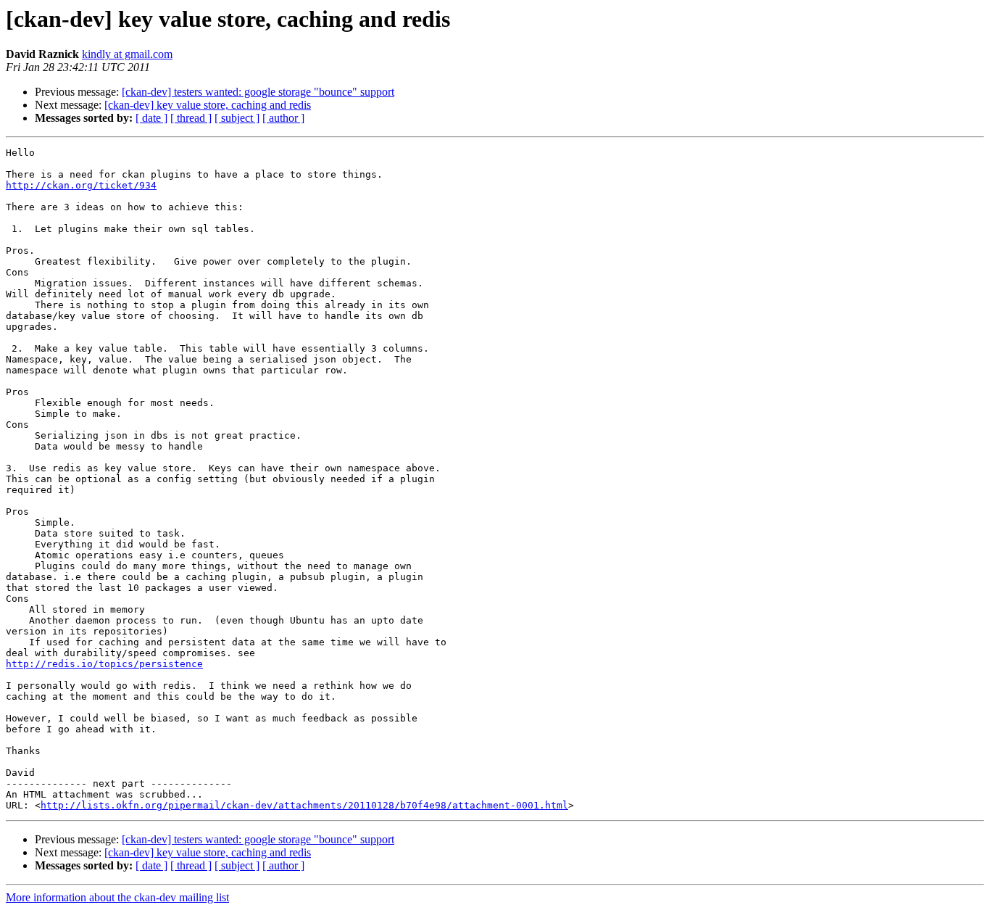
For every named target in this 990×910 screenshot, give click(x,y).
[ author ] (283, 118)
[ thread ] (191, 118)
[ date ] (151, 118)
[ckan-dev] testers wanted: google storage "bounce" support (258, 92)
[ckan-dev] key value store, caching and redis (207, 105)
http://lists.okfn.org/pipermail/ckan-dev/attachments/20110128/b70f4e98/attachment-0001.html (304, 805)
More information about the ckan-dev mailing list (117, 897)
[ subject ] (237, 118)
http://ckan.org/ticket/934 (81, 185)
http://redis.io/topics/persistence (104, 663)
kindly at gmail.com (127, 54)
